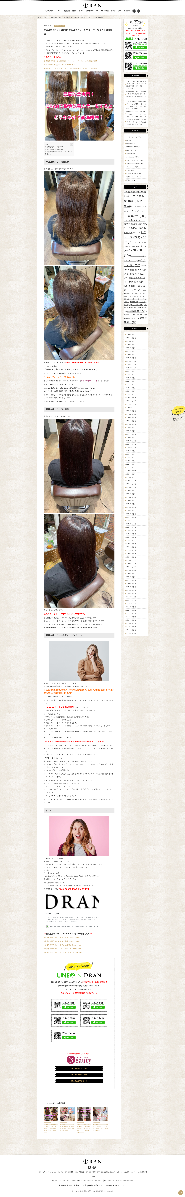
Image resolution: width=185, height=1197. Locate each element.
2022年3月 (129, 510)
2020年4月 (129, 583)
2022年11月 (130, 484)
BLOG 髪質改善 (109, 1180)
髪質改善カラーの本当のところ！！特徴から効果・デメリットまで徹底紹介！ (72, 68)
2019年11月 (130, 600)
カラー (137, 232)
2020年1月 (129, 593)
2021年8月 (129, 534)
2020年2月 (129, 590)
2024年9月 (129, 411)
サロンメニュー (53, 1172)
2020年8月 (129, 573)
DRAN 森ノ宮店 (90, 1172)
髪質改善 (129, 180)
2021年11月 (130, 524)
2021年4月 (129, 547)
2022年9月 (129, 490)
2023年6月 (129, 460)
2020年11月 (130, 563)
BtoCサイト (130, 150)
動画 (97, 11)
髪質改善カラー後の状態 (55, 149)
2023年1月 (129, 477)
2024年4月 (129, 427)
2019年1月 (129, 633)
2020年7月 (129, 577)
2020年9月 (129, 570)
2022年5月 (129, 504)
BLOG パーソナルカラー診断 (124, 1180)
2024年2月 (129, 434)
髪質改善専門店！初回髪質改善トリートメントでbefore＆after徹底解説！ (70, 61)
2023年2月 (129, 474)
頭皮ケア (138, 305)
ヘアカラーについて (132, 173)
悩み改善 (135, 278)
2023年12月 (130, 441)
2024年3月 (129, 431)
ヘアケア (133, 260)
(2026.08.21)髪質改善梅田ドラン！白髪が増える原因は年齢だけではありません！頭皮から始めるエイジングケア (67, 1126)
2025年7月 (129, 378)
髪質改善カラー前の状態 (55, 147)
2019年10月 (130, 603)
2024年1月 (129, 437)
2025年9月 (129, 371)
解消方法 (143, 302)
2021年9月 (129, 530)
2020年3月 (129, 587)
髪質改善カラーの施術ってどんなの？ (60, 151)
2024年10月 (130, 407)
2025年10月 (130, 368)
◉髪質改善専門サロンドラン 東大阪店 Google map (62, 948)
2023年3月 (129, 470)
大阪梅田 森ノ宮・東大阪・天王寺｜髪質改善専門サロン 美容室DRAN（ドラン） (92, 1185)
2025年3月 (129, 391)
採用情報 (127, 11)
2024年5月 (129, 424)
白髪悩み (138, 293)
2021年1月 (129, 557)
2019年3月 (129, 626)
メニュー (59, 11)
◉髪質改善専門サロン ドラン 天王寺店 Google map (62, 945)
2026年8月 (129, 334)
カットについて (131, 157)
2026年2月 (129, 354)
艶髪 (135, 302)
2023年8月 (129, 454)
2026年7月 (129, 338)
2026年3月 (129, 351)
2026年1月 (129, 358)
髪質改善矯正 (99, 1180)
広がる (133, 274)
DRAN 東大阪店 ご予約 (79, 1075)
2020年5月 (129, 580)
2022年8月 (129, 494)
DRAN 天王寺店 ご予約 (79, 1081)
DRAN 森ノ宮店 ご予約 (79, 1068)
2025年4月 (129, 388)
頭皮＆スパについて (132, 177)
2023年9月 (129, 451)
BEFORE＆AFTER (56, 17)
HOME (39, 17)
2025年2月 (129, 394)
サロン (81, 11)
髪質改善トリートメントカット (61, 1180)
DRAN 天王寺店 (79, 1172)
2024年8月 (129, 414)
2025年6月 (129, 381)
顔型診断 (129, 140)
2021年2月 (129, 553)
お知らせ (129, 153)
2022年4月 (129, 507)
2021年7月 (129, 537)
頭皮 (128, 305)
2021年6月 (129, 540)
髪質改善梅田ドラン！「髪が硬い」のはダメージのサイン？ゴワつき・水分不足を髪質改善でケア (136, 114)
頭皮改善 (135, 308)
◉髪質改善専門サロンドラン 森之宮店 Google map (63, 952)
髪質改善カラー (77, 1180)
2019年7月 (129, 613)
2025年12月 (130, 361)
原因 (135, 269)
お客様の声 (90, 11)
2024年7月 (129, 417)
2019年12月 (130, 597)
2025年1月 (129, 397)
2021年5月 (129, 543)
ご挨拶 (74, 11)
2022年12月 (130, 480)
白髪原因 (129, 293)
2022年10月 (130, 487)
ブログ (113, 11)
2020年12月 (130, 560)
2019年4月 (129, 623)
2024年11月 (130, 404)
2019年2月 (129, 630)
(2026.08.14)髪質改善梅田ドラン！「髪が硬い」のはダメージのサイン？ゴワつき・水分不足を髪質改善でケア (100, 1126)
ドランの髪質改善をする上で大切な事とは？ (60, 65)
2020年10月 (130, 567)
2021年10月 (130, 527)
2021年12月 (130, 520)
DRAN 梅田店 (69, 1172)
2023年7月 (129, 457)
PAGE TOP (180, 1192)
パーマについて (131, 167)
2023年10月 (130, 447)
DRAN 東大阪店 (102, 1172)
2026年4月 (129, 348)
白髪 (145, 290)
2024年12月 (130, 401)
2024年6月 (129, 421)
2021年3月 (129, 550)
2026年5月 (129, 344)
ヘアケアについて (131, 137)
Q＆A (119, 11)
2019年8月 (129, 610)
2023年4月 (129, 467)
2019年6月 (129, 617)
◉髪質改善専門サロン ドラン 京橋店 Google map (62, 937)
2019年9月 (129, 607)
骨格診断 (129, 143)
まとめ (49, 154)
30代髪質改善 (132, 192)
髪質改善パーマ (88, 1180)
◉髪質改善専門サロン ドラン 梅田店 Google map (62, 941)
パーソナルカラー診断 (133, 163)
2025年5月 (129, 384)
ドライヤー (132, 246)
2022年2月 (129, 514)
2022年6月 (129, 500)
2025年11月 (130, 364)
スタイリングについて (133, 160)
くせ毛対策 (134, 228)
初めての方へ (49, 11)
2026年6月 (129, 341)
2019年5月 (129, 620)
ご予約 (93, 1176)
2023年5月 (129, 464)
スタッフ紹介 (104, 11)
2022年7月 (129, 497)
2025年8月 (129, 374)
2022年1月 (129, 517)
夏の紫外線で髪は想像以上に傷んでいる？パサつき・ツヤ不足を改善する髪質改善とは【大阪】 (136, 122)
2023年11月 (130, 444)
